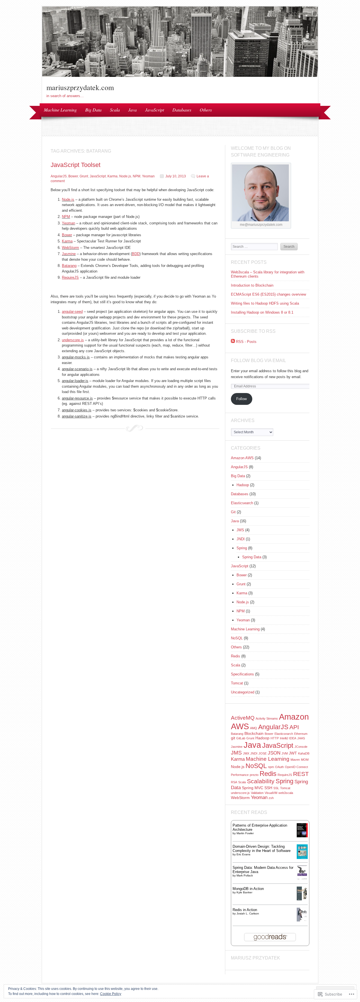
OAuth (279, 767)
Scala (115, 110)
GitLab (240, 738)
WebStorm (70, 248)
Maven (295, 759)
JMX (246, 753)
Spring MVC (252, 787)
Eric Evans (243, 854)
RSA (234, 782)
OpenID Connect (296, 767)
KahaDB (303, 753)
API (294, 727)
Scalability (260, 781)
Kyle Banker (244, 892)
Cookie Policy (110, 994)
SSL (276, 788)
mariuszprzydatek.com (80, 87)
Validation (257, 793)
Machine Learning (60, 110)
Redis (235, 656)
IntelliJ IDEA (288, 738)
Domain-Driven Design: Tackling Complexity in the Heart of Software (262, 848)
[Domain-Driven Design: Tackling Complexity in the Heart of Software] (302, 858)
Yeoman (148, 176)
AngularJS (59, 176)
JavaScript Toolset (75, 164)
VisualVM (271, 793)
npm (271, 767)
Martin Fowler (245, 833)
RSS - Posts (246, 342)
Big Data (93, 110)
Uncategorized (242, 692)
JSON (274, 753)
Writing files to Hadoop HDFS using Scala (265, 303)
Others (206, 110)
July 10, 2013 (175, 176)
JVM (285, 753)
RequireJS (285, 774)
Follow (241, 399)
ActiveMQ (243, 718)
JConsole (300, 746)
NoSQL (237, 638)
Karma (112, 176)
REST (301, 774)
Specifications (242, 674)
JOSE (262, 753)
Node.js (125, 176)
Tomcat (237, 683)
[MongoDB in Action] (302, 899)
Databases (181, 110)
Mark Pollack (245, 875)
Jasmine (69, 254)
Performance (240, 774)
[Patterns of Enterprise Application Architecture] (302, 836)
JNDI (241, 539)
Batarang (237, 733)
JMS (240, 530)
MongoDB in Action (248, 889)
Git (233, 512)
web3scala (285, 793)
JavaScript (154, 110)
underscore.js (240, 793)
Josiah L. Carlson (248, 913)
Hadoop (243, 485)
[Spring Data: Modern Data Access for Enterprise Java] (302, 879)
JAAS (301, 738)
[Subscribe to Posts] (233, 342)
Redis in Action (245, 910)
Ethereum (300, 733)
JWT (293, 753)
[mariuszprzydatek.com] (180, 75)
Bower (73, 176)
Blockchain (254, 733)
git (233, 738)
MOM (305, 759)
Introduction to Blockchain (252, 285)
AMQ (253, 728)
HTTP (275, 738)
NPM (136, 176)
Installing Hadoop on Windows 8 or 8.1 (262, 312)
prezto (254, 774)
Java (132, 110)
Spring (242, 548)
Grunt (84, 176)
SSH (268, 787)
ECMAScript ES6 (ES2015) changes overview (268, 294)
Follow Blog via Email (258, 360)
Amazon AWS (242, 458)
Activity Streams (267, 718)
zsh (271, 798)
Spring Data (251, 557)
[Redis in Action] (302, 920)
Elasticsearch (242, 503)
